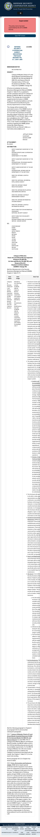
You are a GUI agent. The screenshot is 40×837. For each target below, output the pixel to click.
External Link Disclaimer (34, 829)
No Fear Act (15, 832)
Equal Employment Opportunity (28, 829)
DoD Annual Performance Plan (15, 829)
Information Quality (7, 832)
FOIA (39, 827)
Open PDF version (20, 35)
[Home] (20, 6)
